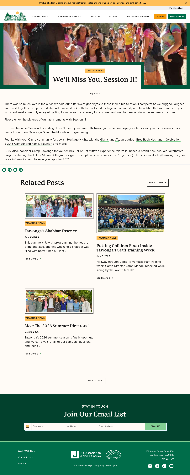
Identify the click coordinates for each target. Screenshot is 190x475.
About (94, 16)
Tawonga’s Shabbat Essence (51, 231)
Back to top (95, 380)
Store (21, 463)
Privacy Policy (99, 466)
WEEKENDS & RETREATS (68, 16)
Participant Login (176, 8)
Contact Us (24, 457)
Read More (30, 259)
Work (112, 16)
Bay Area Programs (137, 16)
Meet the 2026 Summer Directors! (57, 326)
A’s (117, 139)
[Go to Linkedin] (164, 466)
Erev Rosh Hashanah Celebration (158, 139)
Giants (104, 139)
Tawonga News (95, 70)
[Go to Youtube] (171, 466)
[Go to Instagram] (157, 466)
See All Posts (157, 182)
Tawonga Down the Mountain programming (58, 132)
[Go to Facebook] (150, 466)
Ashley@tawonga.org (166, 155)
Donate (160, 16)
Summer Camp (39, 16)
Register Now (177, 16)
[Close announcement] (186, 2)
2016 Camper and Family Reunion (29, 144)
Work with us (25, 451)
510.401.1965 (168, 459)
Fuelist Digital (111, 466)
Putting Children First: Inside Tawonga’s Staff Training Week (126, 248)
